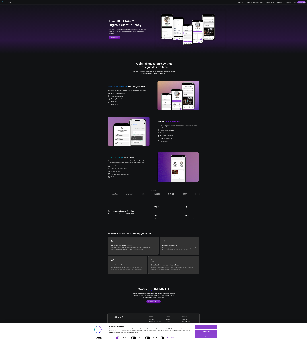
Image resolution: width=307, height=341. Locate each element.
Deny (206, 336)
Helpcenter (288, 2)
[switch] (133, 338)
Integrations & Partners (257, 2)
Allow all (206, 327)
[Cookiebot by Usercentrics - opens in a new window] (98, 338)
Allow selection (206, 331)
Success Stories (270, 2)
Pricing (248, 2)
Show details (171, 338)
